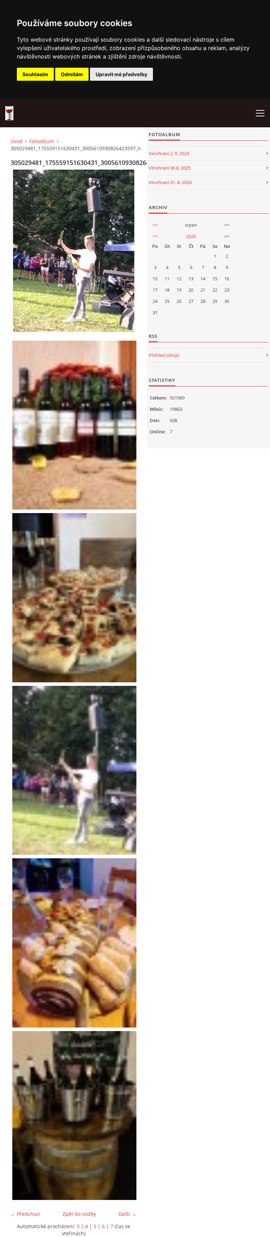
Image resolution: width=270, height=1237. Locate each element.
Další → (127, 1214)
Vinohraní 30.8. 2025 (170, 168)
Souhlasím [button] (35, 74)
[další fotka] (125, 251)
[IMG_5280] (75, 942)
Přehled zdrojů (164, 355)
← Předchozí (25, 1214)
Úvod (16, 141)
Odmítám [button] (72, 74)
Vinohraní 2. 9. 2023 (169, 153)
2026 (191, 236)
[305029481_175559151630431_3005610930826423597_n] (75, 770)
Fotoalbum (41, 141)
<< (155, 225)
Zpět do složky (79, 1214)
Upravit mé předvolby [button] (121, 74)
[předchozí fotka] (22, 251)
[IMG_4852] (75, 597)
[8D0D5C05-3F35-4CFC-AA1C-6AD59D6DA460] (75, 1115)
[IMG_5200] (75, 425)
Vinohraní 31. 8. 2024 (170, 182)
